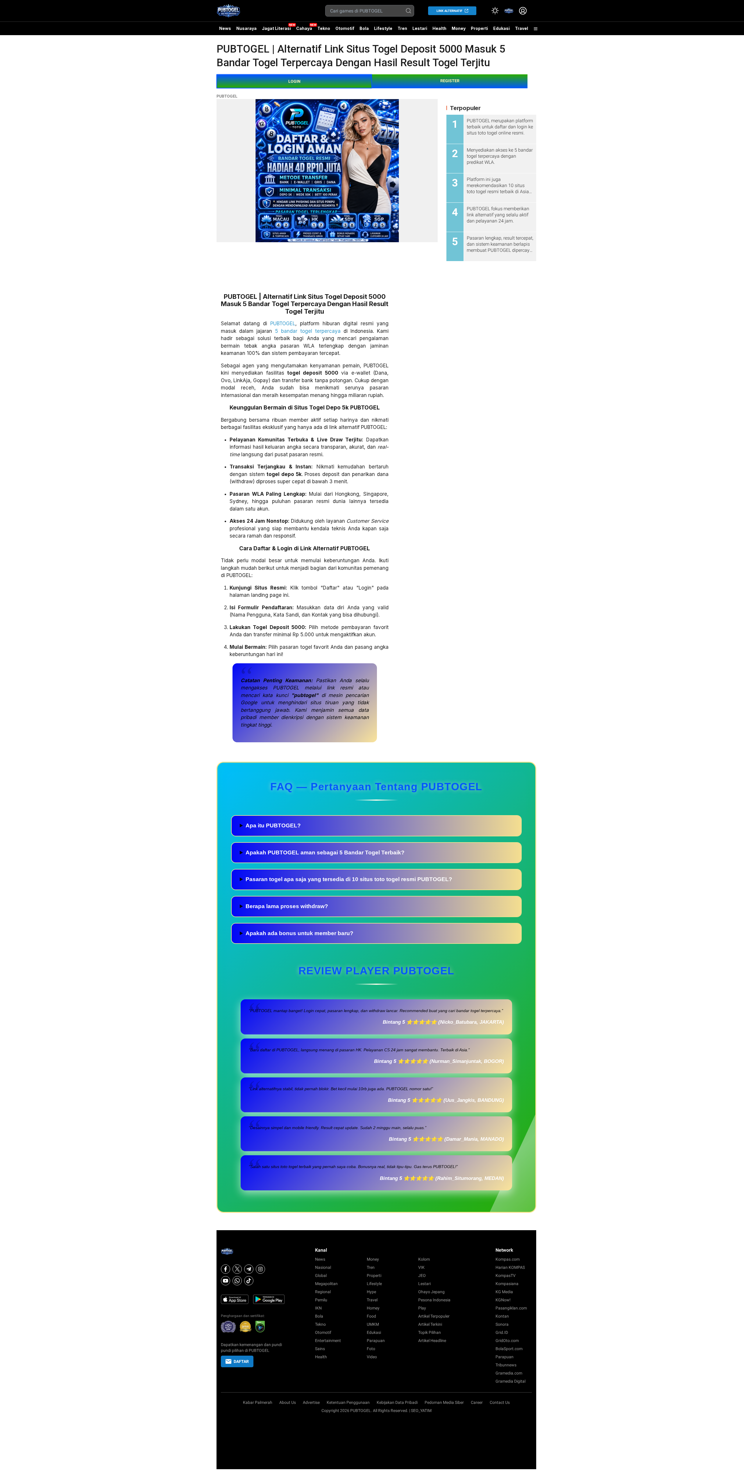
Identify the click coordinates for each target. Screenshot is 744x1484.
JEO (422, 1275)
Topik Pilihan (429, 1332)
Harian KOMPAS (510, 1267)
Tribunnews (506, 1365)
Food (371, 1316)
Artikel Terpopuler (434, 1316)
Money (459, 28)
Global (321, 1275)
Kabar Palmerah (257, 1402)
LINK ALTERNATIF (449, 11)
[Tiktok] (248, 1280)
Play (422, 1308)
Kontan (502, 1316)
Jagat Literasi (276, 28)
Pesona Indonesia (434, 1300)
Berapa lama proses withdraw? (287, 906)
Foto (371, 1348)
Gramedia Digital (510, 1381)
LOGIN (294, 81)
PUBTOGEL (227, 96)
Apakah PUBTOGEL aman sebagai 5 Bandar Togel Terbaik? (325, 852)
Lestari (420, 30)
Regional (323, 1291)
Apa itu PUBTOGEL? (273, 825)
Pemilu (321, 1300)
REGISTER (449, 80)
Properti (479, 28)
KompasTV (506, 1275)
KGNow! (503, 1300)
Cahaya (304, 28)
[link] (509, 10)
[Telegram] (248, 1269)
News (225, 28)
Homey (373, 1308)
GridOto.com (507, 1340)
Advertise (311, 1402)
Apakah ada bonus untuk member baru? (299, 933)
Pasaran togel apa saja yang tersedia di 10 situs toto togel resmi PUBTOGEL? (349, 879)
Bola (364, 28)
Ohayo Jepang (431, 1291)
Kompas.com (508, 1259)
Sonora (502, 1324)
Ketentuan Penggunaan (348, 1402)
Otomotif (344, 28)
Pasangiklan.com (511, 1308)
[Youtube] (225, 1280)
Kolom (424, 1259)
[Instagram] (260, 1269)
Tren (402, 28)
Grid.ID (502, 1332)
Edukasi (501, 28)
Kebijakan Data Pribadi (397, 1402)
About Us (287, 1402)
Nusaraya (246, 28)
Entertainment (328, 1340)
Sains (320, 1348)
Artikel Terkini (430, 1324)
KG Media (504, 1291)
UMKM (373, 1324)
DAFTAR (241, 1361)
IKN (318, 1308)
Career (477, 1402)
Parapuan (376, 1340)
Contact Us (500, 1402)
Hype (371, 1291)
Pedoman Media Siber (444, 1402)
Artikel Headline (432, 1340)
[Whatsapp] (237, 1280)
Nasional (323, 1267)
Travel (521, 28)
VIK (421, 1267)
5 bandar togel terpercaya (308, 331)
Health (439, 28)
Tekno (323, 28)
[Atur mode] (495, 10)
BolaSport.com (509, 1348)
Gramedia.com (509, 1373)
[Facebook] (225, 1269)
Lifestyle (383, 28)
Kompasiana (507, 1283)
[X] (237, 1269)
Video (372, 1356)
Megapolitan (326, 1283)
